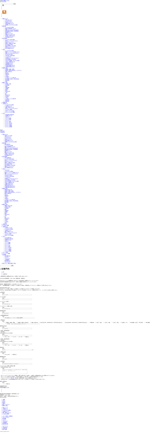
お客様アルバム (8, 115)
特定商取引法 (7, 260)
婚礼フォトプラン (9, 33)
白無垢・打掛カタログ (10, 35)
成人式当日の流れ (9, 44)
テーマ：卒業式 (8, 125)
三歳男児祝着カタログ (10, 66)
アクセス (6, 257)
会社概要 (4, 418)
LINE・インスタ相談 (9, 110)
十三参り (6, 221)
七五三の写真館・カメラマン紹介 (12, 60)
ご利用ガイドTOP (8, 227)
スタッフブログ (5, 417)
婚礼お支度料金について (10, 28)
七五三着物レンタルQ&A (10, 59)
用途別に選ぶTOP (8, 189)
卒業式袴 (7, 73)
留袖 (6, 89)
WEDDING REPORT (9, 114)
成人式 (6, 72)
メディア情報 (8, 119)
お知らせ (7, 116)
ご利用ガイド (5, 103)
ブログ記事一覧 (8, 237)
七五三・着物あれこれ (10, 61)
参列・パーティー (6, 404)
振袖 (6, 86)
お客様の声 (4, 102)
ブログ (3, 113)
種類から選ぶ (5, 82)
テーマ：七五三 (8, 124)
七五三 (3, 49)
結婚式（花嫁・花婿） (10, 69)
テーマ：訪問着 (8, 126)
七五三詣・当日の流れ (10, 55)
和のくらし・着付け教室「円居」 (9, 263)
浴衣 (6, 81)
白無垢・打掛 (8, 83)
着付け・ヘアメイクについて (11, 40)
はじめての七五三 (9, 54)
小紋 (6, 92)
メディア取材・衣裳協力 (7, 416)
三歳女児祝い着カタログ (10, 186)
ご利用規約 (7, 259)
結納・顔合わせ (8, 71)
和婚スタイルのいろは (10, 34)
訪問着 (6, 88)
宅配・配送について (9, 107)
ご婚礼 (3, 399)
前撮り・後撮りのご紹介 (10, 43)
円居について (5, 18)
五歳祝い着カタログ (9, 184)
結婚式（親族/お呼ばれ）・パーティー (13, 70)
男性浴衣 (7, 101)
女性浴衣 (7, 99)
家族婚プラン (8, 32)
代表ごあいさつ (8, 19)
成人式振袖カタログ (9, 48)
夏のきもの (7, 94)
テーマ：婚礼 (8, 121)
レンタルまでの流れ (9, 27)
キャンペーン (8, 120)
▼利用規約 (12, 379)
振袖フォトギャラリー (10, 46)
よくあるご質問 (8, 109)
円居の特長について (9, 23)
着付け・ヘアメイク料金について (12, 51)
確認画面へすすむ (3, 386)
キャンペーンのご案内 (10, 112)
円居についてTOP (8, 135)
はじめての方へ (8, 21)
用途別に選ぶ (5, 67)
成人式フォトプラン (9, 42)
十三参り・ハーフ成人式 (10, 77)
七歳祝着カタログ (9, 62)
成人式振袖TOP (8, 157)
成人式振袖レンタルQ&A (10, 45)
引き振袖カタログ (9, 37)
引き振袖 (7, 85)
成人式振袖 (4, 38)
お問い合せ (2, 130)
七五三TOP (7, 170)
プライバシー (7, 258)
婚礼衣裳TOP (7, 144)
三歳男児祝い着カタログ (10, 187)
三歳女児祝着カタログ (10, 65)
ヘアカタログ (8, 56)
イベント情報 (8, 118)
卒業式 (3, 403)
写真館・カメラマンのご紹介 (11, 24)
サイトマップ (7, 262)
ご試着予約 (2, 132)
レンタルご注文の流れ (10, 39)
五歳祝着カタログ (9, 64)
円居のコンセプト (9, 22)
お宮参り (7, 76)
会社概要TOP (7, 255)
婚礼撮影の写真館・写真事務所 (12, 30)
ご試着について (8, 105)
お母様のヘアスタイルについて (12, 58)
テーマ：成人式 (8, 123)
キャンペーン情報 (6, 253)
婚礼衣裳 (4, 26)
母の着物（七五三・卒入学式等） (12, 78)
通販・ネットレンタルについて (12, 29)
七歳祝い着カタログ (9, 183)
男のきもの (7, 91)
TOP (3, 271)
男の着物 (7, 80)
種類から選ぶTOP (8, 205)
